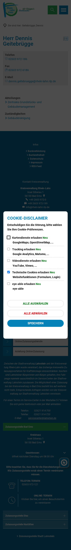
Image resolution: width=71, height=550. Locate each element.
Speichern (36, 323)
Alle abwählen (35, 313)
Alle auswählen (35, 303)
